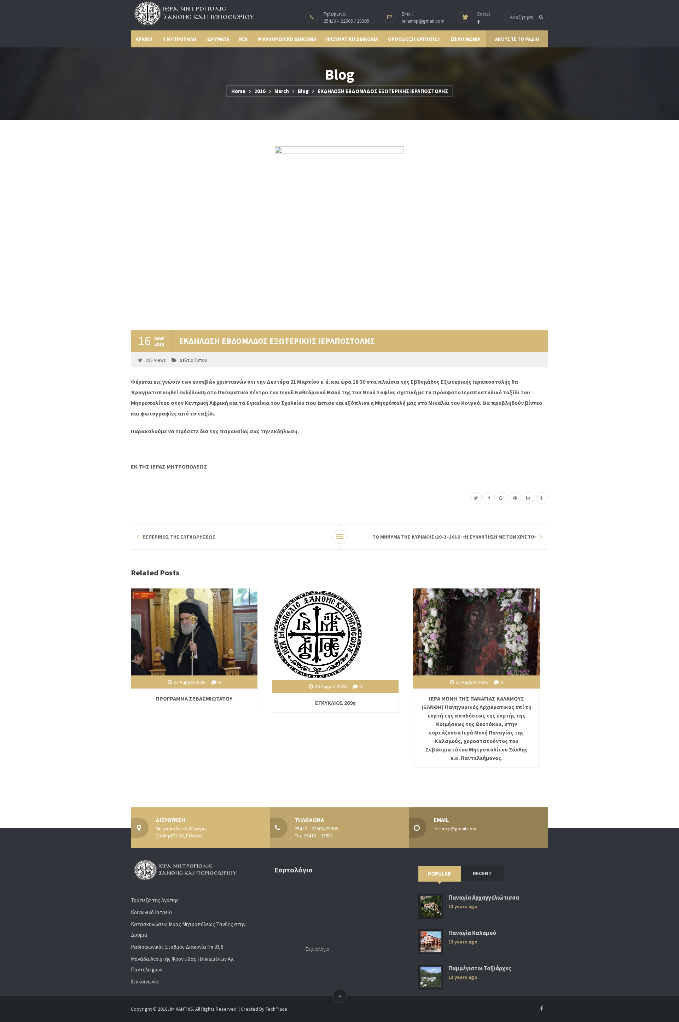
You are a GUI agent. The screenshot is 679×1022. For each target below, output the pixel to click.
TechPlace (276, 1009)
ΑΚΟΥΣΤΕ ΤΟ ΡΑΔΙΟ (517, 39)
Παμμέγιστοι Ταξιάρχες (479, 968)
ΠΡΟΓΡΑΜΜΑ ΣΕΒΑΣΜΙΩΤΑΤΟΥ (194, 698)
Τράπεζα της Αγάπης (155, 900)
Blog (303, 91)
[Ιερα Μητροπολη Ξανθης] (193, 13)
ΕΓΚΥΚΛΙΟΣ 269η (335, 702)
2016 (260, 91)
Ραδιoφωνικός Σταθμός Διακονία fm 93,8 (177, 946)
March (281, 91)
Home (238, 91)
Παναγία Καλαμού (472, 933)
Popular (439, 873)
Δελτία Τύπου (193, 360)
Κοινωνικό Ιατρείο (151, 912)
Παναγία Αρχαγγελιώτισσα (483, 897)
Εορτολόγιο (318, 949)
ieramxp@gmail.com (423, 21)
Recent (482, 873)
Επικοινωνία (145, 981)
